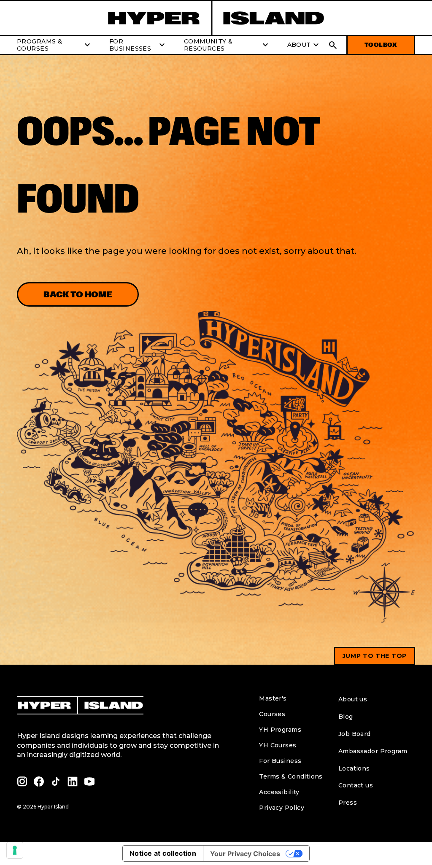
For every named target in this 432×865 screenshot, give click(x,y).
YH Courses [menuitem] (277, 745)
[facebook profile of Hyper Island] (39, 781)
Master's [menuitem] (272, 698)
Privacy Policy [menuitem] (281, 807)
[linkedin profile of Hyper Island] (73, 781)
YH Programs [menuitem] (280, 729)
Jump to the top (375, 656)
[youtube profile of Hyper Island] (89, 781)
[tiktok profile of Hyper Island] (56, 781)
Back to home (77, 294)
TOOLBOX (380, 45)
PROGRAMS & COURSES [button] (54, 45)
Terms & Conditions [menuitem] (291, 776)
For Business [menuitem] (280, 760)
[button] (333, 45)
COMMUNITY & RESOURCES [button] (227, 45)
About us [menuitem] (352, 699)
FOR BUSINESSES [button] (138, 45)
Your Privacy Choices (245, 853)
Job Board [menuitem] (354, 734)
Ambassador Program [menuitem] (373, 751)
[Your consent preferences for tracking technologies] (15, 850)
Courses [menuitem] (272, 714)
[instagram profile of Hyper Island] (22, 781)
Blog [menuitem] (345, 716)
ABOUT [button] (304, 45)
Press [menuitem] (347, 802)
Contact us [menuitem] (355, 785)
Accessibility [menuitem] (279, 792)
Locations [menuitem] (354, 768)
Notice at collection (163, 853)
